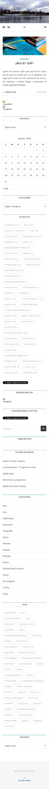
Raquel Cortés (11, 92)
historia (11, 287)
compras (11, 242)
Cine (5, 512)
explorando (32, 259)
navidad (27, 321)
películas (12, 344)
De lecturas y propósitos (14, 479)
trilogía (11, 373)
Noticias (6, 543)
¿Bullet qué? (24, 63)
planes (10, 350)
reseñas (11, 361)
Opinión (24, 59)
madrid (11, 316)
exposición (13, 265)
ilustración (30, 287)
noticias (11, 338)
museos (10, 321)
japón (24, 293)
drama (27, 253)
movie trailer (31, 316)
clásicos (11, 236)
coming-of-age (32, 236)
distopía (11, 253)
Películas (7, 556)
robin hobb (12, 367)
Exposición (8, 524)
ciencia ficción (15, 231)
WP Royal (30, 771)
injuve (10, 293)
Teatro (6, 587)
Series (6, 575)
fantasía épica (14, 270)
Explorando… (9, 518)
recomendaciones (16, 356)
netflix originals (16, 333)
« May (5, 188)
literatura (29, 304)
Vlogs (5, 593)
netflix (11, 327)
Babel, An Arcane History (14, 486)
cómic (27, 242)
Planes (6, 562)
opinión (28, 338)
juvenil (11, 299)
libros (10, 304)
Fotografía (7, 530)
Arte (5, 505)
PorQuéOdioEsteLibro (13, 568)
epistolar (12, 259)
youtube (30, 373)
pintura (30, 344)
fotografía (12, 276)
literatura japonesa (17, 310)
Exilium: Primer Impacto (14, 461)
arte (28, 225)
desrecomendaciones (17, 248)
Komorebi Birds (24, 10)
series (30, 367)
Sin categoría (9, 581)
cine (34, 231)
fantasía (33, 265)
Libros (6, 537)
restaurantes (32, 361)
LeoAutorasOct (32, 299)
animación (12, 225)
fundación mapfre (16, 282)
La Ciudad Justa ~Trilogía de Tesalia (19, 467)
